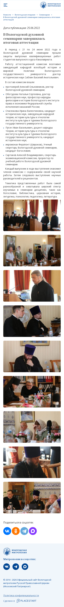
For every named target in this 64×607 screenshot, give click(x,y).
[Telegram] (24, 531)
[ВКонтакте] (7, 531)
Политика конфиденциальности (21, 595)
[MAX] (33, 531)
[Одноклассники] (16, 531)
